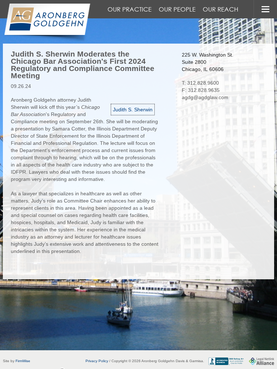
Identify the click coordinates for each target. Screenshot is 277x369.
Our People (177, 9)
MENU (265, 9)
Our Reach (220, 9)
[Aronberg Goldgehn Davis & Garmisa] (47, 23)
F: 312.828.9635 (201, 90)
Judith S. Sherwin (133, 109)
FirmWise (23, 361)
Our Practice (129, 9)
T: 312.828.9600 (200, 83)
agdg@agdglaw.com (205, 97)
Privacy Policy (96, 361)
